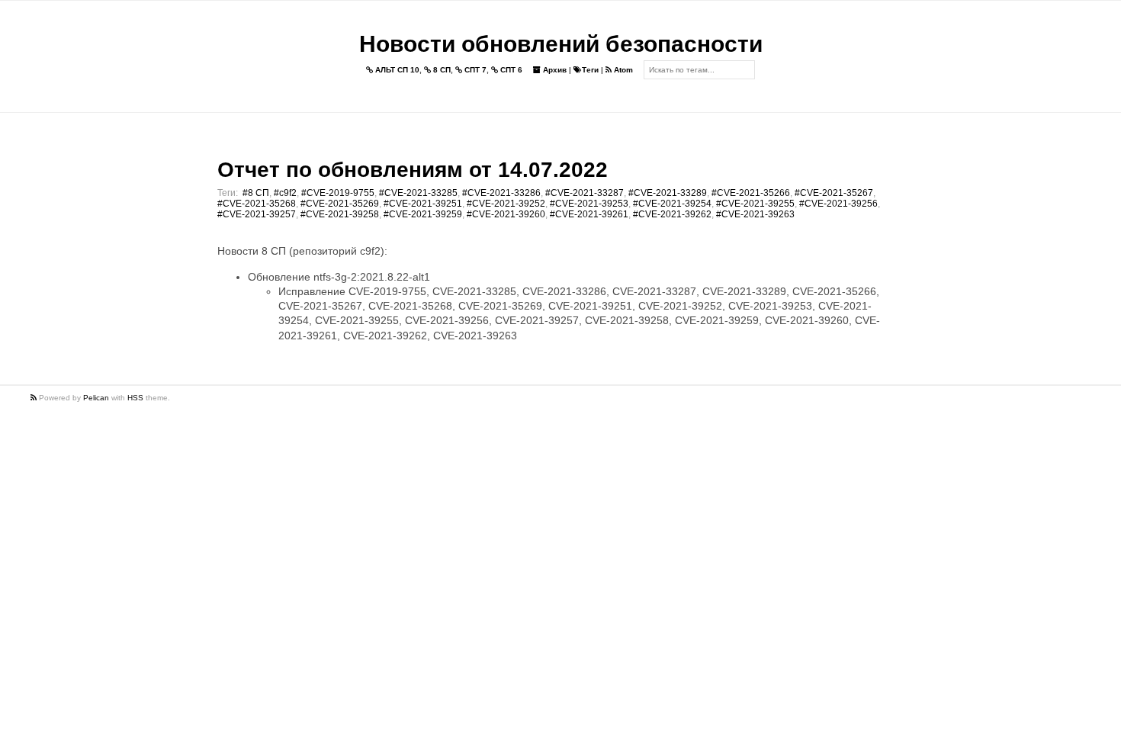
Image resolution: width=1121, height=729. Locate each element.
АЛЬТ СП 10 (396, 70)
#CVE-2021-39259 (423, 214)
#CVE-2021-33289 (667, 193)
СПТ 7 (474, 70)
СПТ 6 (510, 70)
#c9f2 (285, 193)
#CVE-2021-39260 (506, 214)
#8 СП (256, 193)
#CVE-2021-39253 (589, 203)
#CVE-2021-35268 (256, 203)
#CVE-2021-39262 (672, 214)
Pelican (96, 397)
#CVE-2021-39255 (755, 203)
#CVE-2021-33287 (584, 193)
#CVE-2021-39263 (755, 214)
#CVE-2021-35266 (750, 193)
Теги (590, 70)
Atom (622, 70)
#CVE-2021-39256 (838, 203)
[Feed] (35, 397)
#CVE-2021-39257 (256, 214)
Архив (554, 70)
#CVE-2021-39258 (339, 214)
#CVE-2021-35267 (834, 193)
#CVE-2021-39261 (589, 214)
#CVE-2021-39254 (672, 203)
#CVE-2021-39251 (423, 203)
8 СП (441, 70)
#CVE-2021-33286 (501, 193)
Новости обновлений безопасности (561, 43)
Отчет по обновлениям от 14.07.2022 (412, 169)
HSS (135, 397)
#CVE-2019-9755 (337, 193)
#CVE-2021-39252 (506, 203)
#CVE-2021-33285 (418, 193)
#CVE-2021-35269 (339, 203)
